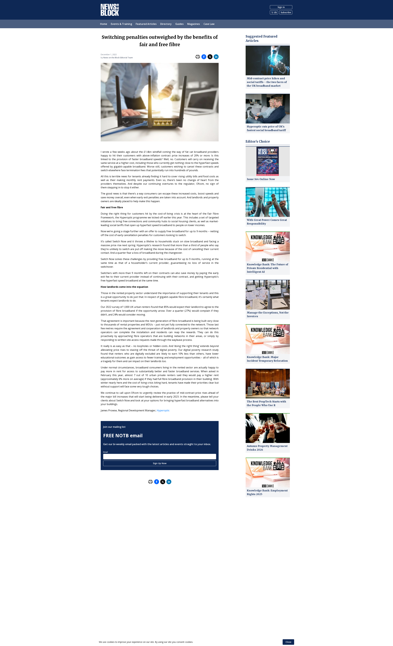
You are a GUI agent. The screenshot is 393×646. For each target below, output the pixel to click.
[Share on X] (210, 56)
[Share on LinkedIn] (216, 56)
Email (105, 452)
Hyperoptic (163, 410)
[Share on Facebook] (203, 56)
